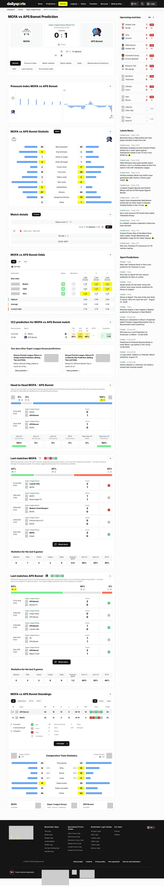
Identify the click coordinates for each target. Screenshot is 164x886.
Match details (66, 63)
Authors (117, 831)
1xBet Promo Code (74, 833)
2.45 (107, 294)
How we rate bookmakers (131, 862)
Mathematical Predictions (98, 63)
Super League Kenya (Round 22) (62, 25)
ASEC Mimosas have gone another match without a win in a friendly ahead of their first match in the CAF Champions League (138, 165)
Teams (83, 4)
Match (57, 131)
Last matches (27, 69)
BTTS (31, 701)
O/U (25, 262)
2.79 (85, 284)
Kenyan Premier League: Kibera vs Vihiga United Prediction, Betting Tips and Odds (28, 357)
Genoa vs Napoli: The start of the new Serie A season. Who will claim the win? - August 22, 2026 (137, 299)
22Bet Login (95, 841)
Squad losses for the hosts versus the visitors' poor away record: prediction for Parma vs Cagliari (136, 287)
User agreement (114, 862)
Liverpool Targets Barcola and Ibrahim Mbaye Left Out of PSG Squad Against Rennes (135, 190)
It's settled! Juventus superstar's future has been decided (137, 224)
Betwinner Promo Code (76, 840)
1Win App (48, 831)
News (40, 4)
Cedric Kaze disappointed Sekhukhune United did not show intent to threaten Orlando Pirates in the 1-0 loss (135, 202)
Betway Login (95, 848)
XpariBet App (49, 851)
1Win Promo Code (74, 837)
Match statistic (48, 63)
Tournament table (46, 69)
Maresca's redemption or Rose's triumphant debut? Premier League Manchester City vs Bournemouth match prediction (137, 322)
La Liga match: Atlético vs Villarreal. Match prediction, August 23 (137, 356)
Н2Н (14, 69)
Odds (79, 63)
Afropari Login (96, 831)
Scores (63, 4)
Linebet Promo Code (75, 847)
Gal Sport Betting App (52, 848)
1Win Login (94, 835)
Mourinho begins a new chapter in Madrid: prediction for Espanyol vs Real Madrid (137, 311)
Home (101, 701)
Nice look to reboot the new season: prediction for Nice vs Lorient (134, 276)
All (13, 701)
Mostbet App (49, 838)
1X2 (13, 262)
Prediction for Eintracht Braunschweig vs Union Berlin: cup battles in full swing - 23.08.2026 (136, 344)
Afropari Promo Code (75, 850)
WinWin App (49, 845)
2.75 (96, 294)
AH (19, 262)
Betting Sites (116, 4)
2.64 (107, 284)
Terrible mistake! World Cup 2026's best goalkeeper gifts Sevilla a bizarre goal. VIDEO (136, 177)
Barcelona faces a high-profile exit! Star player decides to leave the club (136, 139)
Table (49, 807)
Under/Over (22, 701)
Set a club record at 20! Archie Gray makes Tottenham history (137, 214)
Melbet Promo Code (74, 843)
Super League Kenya (33, 9)
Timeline (36, 214)
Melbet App (48, 835)
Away (109, 701)
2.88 (85, 294)
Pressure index (30, 63)
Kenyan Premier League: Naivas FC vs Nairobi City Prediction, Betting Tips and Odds (79, 357)
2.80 (85, 289)
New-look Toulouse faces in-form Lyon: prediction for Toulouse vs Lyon (135, 265)
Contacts (89, 862)
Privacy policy (100, 862)
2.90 (96, 284)
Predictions (50, 4)
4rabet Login (95, 845)
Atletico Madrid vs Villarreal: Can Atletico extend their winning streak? (136, 366)
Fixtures (54, 807)
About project (78, 862)
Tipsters (117, 835)
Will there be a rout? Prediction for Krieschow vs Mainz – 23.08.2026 (134, 333)
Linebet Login (95, 838)
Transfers (93, 4)
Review (15, 63)
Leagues (73, 4)
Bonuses (104, 4)
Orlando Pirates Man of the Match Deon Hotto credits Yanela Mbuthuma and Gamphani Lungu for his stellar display (136, 235)
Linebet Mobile (50, 841)
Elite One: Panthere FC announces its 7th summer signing (136, 247)
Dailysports (11, 9)
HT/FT (39, 701)
